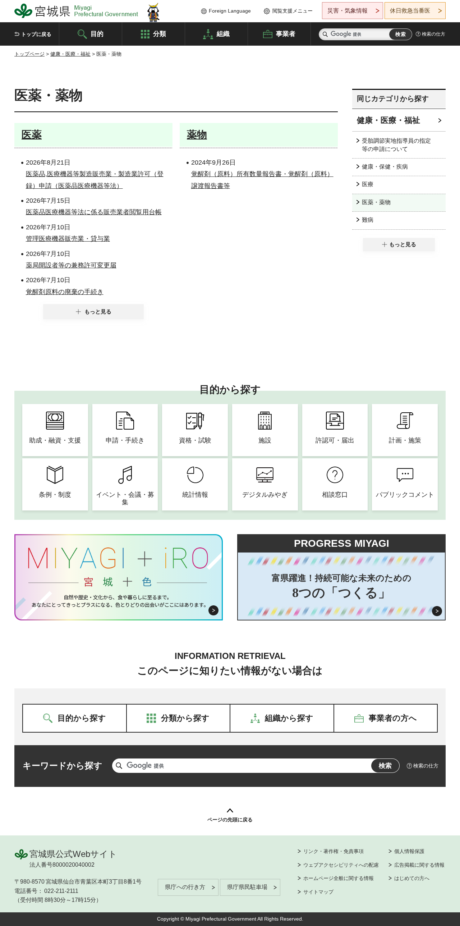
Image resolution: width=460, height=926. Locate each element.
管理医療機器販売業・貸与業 (68, 238)
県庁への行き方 (185, 887)
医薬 (32, 134)
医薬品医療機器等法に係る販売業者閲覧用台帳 (94, 212)
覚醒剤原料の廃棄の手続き (65, 291)
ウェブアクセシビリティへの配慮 (341, 865)
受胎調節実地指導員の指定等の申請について (396, 145)
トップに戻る (36, 34)
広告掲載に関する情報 (419, 865)
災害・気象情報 (347, 11)
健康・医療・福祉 (70, 54)
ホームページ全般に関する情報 (338, 878)
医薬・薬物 (376, 202)
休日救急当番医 (410, 11)
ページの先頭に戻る (230, 819)
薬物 (197, 134)
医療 (367, 184)
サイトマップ (318, 892)
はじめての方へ (411, 878)
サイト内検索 (325, 34)
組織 (223, 33)
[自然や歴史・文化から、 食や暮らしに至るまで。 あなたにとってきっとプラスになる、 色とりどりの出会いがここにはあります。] (119, 601)
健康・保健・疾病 (385, 167)
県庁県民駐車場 (247, 887)
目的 (97, 33)
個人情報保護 (409, 851)
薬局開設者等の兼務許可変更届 (71, 265)
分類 (159, 33)
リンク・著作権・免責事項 (333, 851)
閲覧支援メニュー (292, 11)
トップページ (29, 54)
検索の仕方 (433, 34)
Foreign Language (230, 11)
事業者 (285, 33)
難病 (367, 220)
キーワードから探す (62, 765)
